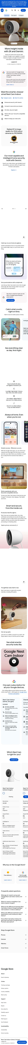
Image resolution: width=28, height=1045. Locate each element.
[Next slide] (25, 208)
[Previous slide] (2, 208)
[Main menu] (2, 10)
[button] (12, 10)
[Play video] (14, 661)
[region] (14, 32)
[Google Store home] (6, 10)
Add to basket (22, 1042)
